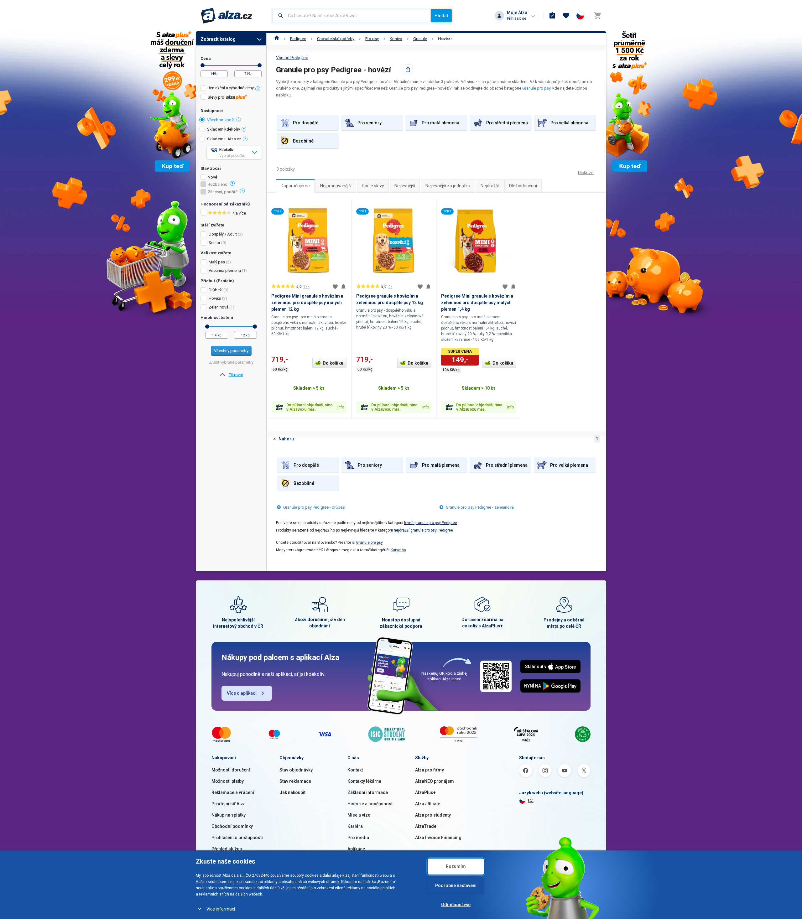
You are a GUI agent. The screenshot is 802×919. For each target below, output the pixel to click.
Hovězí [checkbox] (215, 298)
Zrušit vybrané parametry (231, 362)
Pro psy (372, 38)
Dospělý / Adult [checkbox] (223, 234)
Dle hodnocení (523, 185)
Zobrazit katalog (218, 39)
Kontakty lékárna (364, 781)
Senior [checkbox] (214, 242)
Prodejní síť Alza (228, 803)
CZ (531, 800)
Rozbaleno (217, 184)
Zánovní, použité (222, 192)
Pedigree (298, 38)
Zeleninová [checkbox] (218, 307)
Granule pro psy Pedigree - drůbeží (314, 507)
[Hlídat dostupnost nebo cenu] (343, 286)
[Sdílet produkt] (408, 69)
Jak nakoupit (292, 792)
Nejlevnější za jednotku (447, 185)
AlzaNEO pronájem (434, 781)
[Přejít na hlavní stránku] (227, 15)
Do (260, 65)
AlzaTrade (425, 826)
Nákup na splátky (228, 815)
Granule (420, 38)
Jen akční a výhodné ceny (231, 88)
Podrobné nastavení (456, 885)
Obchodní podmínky (232, 826)
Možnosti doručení (230, 769)
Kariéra (355, 826)
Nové (212, 177)
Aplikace (356, 848)
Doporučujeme (295, 185)
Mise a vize (358, 815)
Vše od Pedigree (292, 57)
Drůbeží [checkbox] (215, 290)
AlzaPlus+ (425, 792)
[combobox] (352, 15)
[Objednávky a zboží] (552, 15)
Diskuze (586, 172)
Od (202, 65)
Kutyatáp (398, 550)
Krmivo (396, 38)
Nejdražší (490, 185)
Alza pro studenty (433, 815)
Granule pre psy (369, 542)
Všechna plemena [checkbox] (225, 270)
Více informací (220, 908)
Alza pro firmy (429, 769)
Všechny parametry (231, 350)
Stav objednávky (296, 769)
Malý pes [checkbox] (217, 262)
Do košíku (333, 363)
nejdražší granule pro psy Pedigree (423, 530)
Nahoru (286, 438)
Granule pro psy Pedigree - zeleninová (480, 507)
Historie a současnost (370, 803)
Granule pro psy (536, 88)
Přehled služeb (226, 848)
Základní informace (367, 792)
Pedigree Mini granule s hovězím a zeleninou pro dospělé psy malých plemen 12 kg (307, 302)
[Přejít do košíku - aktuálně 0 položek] (597, 15)
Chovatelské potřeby (335, 38)
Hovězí (445, 38)
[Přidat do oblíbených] (335, 286)
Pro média (358, 837)
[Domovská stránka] (276, 38)
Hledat (441, 15)
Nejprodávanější (336, 185)
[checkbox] (231, 88)
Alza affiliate (427, 803)
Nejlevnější (404, 185)
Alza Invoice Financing (438, 837)
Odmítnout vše (456, 904)
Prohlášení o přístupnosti (237, 837)
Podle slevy (373, 185)
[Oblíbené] (566, 15)
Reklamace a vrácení (232, 792)
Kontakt (355, 769)
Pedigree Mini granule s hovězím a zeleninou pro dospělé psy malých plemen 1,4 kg (477, 302)
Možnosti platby (227, 781)
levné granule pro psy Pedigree (430, 523)
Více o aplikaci (242, 693)
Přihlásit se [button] (516, 18)
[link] (231, 375)
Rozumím (456, 866)
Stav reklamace (295, 781)
